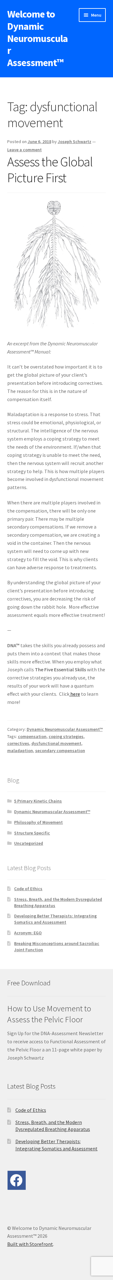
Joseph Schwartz (74, 141)
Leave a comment (24, 149)
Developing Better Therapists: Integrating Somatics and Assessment (55, 919)
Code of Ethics (28, 888)
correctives (18, 743)
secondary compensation (60, 750)
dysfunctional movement (56, 743)
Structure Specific (32, 833)
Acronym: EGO (28, 933)
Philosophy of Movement (38, 822)
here (74, 694)
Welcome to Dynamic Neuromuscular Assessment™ (37, 38)
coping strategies (66, 736)
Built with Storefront (30, 1244)
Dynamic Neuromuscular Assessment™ (65, 729)
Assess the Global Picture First (50, 169)
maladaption (20, 750)
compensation (32, 736)
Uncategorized (28, 843)
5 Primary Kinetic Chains (38, 801)
